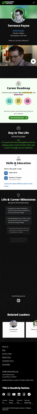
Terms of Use (20, 401)
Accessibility (6, 364)
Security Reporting (27, 401)
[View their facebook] (18, 301)
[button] (33, 61)
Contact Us (4, 401)
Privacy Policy (11, 401)
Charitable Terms (8, 361)
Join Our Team (7, 354)
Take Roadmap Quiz (17, 118)
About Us (5, 346)
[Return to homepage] (8, 2)
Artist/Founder (18, 31)
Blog (3, 350)
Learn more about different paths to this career (18, 185)
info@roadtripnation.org (10, 371)
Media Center (6, 357)
